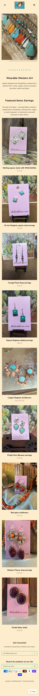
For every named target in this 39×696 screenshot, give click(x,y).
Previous (3, 41)
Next (36, 41)
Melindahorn (18, 681)
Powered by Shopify (28, 681)
